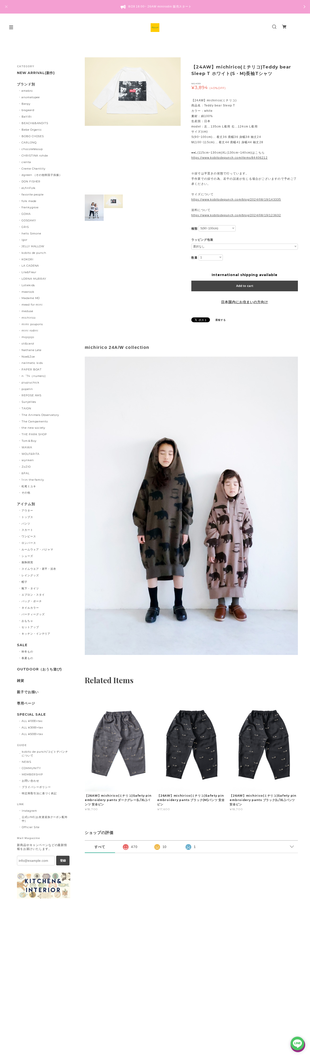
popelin (27, 389)
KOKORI (27, 259)
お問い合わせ (30, 780)
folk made (29, 201)
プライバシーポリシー (36, 787)
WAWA (27, 447)
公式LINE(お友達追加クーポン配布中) (45, 819)
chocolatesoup (32, 149)
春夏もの (27, 658)
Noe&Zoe (28, 356)
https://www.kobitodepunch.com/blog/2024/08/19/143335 (236, 199)
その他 (26, 492)
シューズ (27, 556)
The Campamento (35, 421)
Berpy (26, 103)
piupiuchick (31, 382)
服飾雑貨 (27, 562)
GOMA (26, 214)
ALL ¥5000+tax (32, 734)
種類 (194, 228)
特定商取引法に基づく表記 (39, 793)
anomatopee (31, 97)
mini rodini (30, 330)
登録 (63, 860)
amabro (27, 90)
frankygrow (30, 207)
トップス (27, 517)
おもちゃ (27, 620)
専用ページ (26, 703)
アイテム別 (26, 504)
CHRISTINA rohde (35, 155)
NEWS (26, 762)
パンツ (26, 523)
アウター (27, 510)
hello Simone (31, 233)
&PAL (26, 473)
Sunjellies (29, 402)
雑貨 (20, 681)
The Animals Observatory (40, 415)
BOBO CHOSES (33, 136)
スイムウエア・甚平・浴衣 (39, 568)
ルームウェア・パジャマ (38, 549)
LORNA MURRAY (34, 278)
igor (24, 239)
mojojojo (28, 337)
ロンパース (29, 543)
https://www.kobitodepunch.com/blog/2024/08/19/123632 (236, 215)
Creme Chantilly (34, 168)
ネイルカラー (30, 607)
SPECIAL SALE (31, 714)
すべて (99, 847)
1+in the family (33, 479)
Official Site (30, 827)
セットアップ (30, 627)
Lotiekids (28, 285)
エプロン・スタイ (33, 594)
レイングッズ (30, 575)
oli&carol (28, 343)
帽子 (24, 582)
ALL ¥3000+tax (32, 727)
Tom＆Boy (29, 440)
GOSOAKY (29, 220)
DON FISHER (31, 181)
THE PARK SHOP (34, 434)
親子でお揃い (28, 692)
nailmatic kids (32, 363)
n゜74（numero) (34, 376)
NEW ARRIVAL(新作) (36, 73)
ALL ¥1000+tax (32, 721)
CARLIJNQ (29, 142)
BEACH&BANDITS (35, 123)
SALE (22, 645)
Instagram (29, 810)
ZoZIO (26, 466)
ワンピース (29, 536)
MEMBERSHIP (32, 774)
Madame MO (31, 298)
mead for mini (32, 304)
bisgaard (28, 110)
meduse (27, 311)
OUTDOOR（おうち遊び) (39, 669)
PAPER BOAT (32, 369)
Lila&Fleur (29, 272)
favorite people (33, 194)
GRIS (25, 227)
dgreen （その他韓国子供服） (42, 175)
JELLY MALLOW (33, 246)
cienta (26, 162)
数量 (194, 257)
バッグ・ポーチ (32, 601)
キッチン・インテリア (36, 633)
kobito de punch (34, 253)
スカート (27, 530)
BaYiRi (27, 116)
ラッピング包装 (202, 239)
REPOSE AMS (32, 395)
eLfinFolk (29, 188)
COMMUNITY (31, 768)
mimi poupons (32, 324)
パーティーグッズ (33, 614)
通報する (220, 320)
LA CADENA (30, 265)
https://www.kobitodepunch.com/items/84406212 (229, 157)
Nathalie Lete (31, 350)
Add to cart (244, 286)
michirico (29, 317)
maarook (28, 291)
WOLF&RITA (31, 454)
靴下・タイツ (30, 588)
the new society (33, 427)
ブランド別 (26, 84)
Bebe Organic (32, 129)
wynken (28, 460)
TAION (26, 408)
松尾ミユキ (29, 486)
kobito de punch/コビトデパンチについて (45, 753)
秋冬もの (27, 651)
